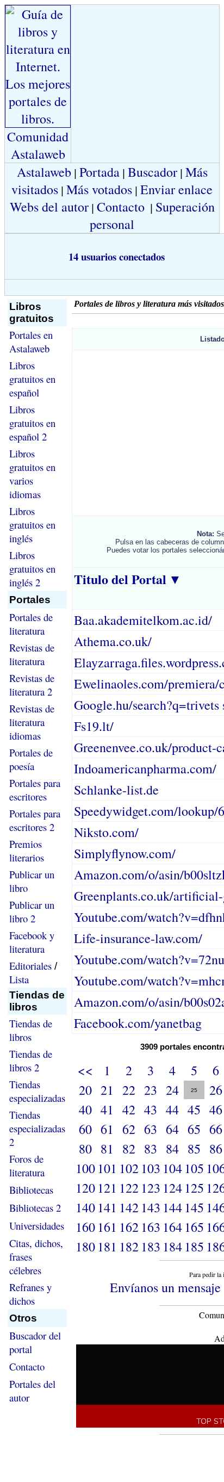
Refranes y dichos (30, 1293)
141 (107, 1207)
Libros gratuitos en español (32, 378)
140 (85, 1207)
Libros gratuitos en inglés (32, 524)
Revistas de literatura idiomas (31, 722)
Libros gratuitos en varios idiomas (32, 474)
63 (150, 1129)
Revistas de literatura (31, 654)
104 (172, 1168)
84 (172, 1148)
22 (128, 1090)
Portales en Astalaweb (31, 341)
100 (85, 1168)
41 (107, 1109)
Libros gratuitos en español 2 (32, 422)
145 (194, 1207)
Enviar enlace (176, 189)
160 (85, 1227)
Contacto (121, 206)
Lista (19, 979)
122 (129, 1187)
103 (150, 1168)
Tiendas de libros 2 (30, 1060)
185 (194, 1246)
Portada (99, 172)
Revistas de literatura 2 (31, 684)
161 (107, 1227)
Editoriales (30, 965)
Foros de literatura (27, 1165)
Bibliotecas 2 (35, 1207)
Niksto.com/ (106, 832)
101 (107, 1168)
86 (215, 1148)
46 (215, 1109)
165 (194, 1227)
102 (129, 1168)
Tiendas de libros (30, 1030)
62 (128, 1129)
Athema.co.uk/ (113, 641)
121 (107, 1187)
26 (215, 1090)
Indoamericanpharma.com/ (145, 768)
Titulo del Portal (120, 578)
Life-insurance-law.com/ (138, 938)
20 (85, 1090)
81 (107, 1148)
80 (85, 1148)
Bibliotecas (31, 1189)
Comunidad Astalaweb (38, 145)
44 (172, 1109)
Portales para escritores (34, 789)
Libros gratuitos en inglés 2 (32, 568)
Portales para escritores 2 (34, 820)
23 (150, 1090)
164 (172, 1227)
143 (150, 1207)
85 (194, 1148)
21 (107, 1090)
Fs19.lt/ (94, 726)
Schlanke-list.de (116, 789)
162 (129, 1227)
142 (129, 1207)
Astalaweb (44, 172)
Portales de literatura (31, 623)
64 (172, 1129)
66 (215, 1129)
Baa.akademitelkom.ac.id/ (143, 620)
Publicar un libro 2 (31, 911)
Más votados (99, 189)
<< (85, 1070)
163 (150, 1227)
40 (85, 1109)
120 (85, 1187)
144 (172, 1207)
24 (172, 1090)
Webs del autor (49, 206)
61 (107, 1129)
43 (150, 1109)
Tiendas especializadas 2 (37, 1128)
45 (194, 1109)
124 (172, 1187)
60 (85, 1129)
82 (128, 1148)
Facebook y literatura (31, 942)
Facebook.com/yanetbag (138, 1023)
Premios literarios (26, 850)
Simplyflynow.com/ (125, 853)
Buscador (152, 172)
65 (194, 1129)
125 (194, 1187)
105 (194, 1168)
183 (150, 1246)
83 (150, 1148)
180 (85, 1246)
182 (129, 1246)
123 (150, 1187)
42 (128, 1109)
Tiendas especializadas (37, 1091)
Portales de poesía (31, 759)
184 (172, 1246)
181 (107, 1246)
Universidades (36, 1225)
